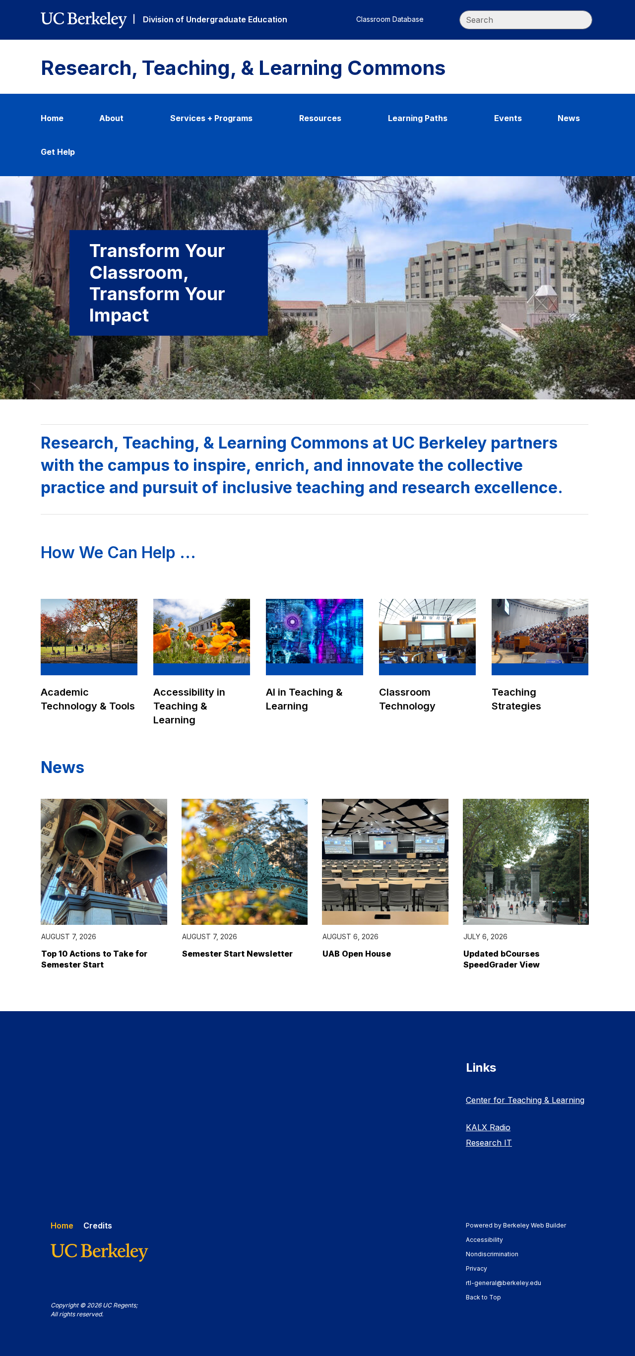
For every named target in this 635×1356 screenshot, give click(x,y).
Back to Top (483, 1297)
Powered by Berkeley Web (516, 1225)
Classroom (390, 19)
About (111, 118)
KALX (488, 1127)
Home (52, 118)
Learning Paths (417, 118)
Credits (97, 1225)
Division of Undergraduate (215, 19)
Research (489, 1143)
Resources (320, 118)
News (569, 118)
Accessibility (489, 1239)
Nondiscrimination (497, 1254)
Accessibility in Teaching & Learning (189, 706)
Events (508, 118)
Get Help (58, 152)
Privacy (481, 1268)
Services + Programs (211, 118)
